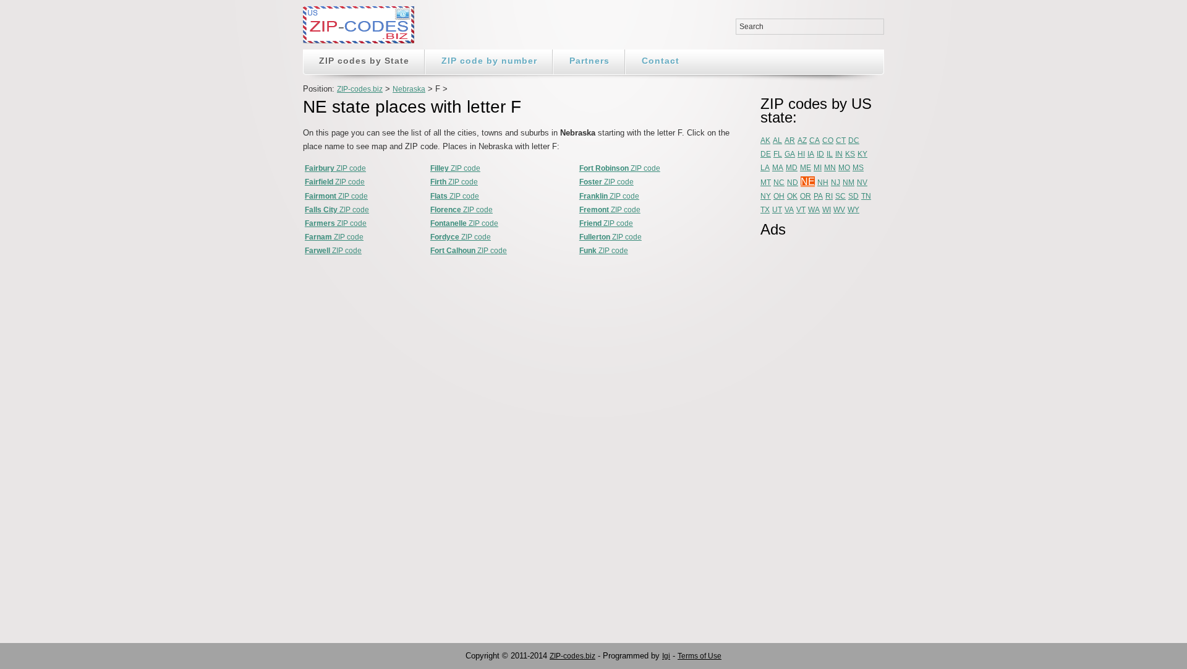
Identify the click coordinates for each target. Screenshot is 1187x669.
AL (777, 140)
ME (805, 167)
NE (808, 181)
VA (789, 209)
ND (792, 182)
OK (792, 196)
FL (777, 154)
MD (792, 167)
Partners (589, 61)
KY (862, 154)
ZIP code (335, 168)
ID (820, 154)
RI (829, 196)
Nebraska (409, 89)
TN (866, 196)
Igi (666, 656)
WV (839, 209)
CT (841, 140)
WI (826, 209)
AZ (802, 140)
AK (765, 140)
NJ (835, 182)
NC (779, 182)
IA (810, 154)
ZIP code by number (489, 61)
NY (765, 196)
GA (790, 154)
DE (765, 154)
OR (805, 196)
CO (827, 140)
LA (765, 167)
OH (779, 196)
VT (801, 209)
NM (848, 182)
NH (822, 182)
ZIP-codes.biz (360, 89)
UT (777, 209)
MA (777, 167)
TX (765, 209)
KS (850, 154)
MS (858, 167)
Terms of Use (699, 656)
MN (830, 167)
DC (853, 140)
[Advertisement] (809, 431)
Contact (660, 61)
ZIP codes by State (364, 61)
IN (839, 154)
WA (814, 209)
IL (830, 154)
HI (801, 154)
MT (765, 182)
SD (853, 196)
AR (790, 140)
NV (862, 182)
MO (844, 167)
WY (853, 209)
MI (818, 167)
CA (814, 140)
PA (818, 196)
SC (840, 196)
